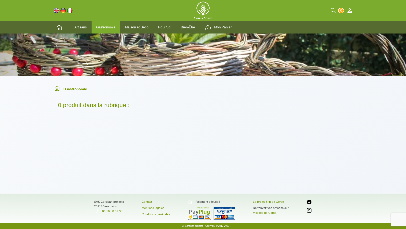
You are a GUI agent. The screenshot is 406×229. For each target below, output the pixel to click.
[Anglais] (56, 10)
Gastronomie (105, 27)
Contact (147, 201)
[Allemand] (63, 10)
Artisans (80, 27)
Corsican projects (194, 226)
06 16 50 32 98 (111, 211)
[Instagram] (309, 211)
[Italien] (70, 10)
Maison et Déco (136, 27)
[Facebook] (309, 202)
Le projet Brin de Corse (268, 201)
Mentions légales (153, 207)
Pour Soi (164, 27)
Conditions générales (156, 214)
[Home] (58, 89)
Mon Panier (222, 27)
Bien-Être (188, 27)
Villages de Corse (264, 212)
